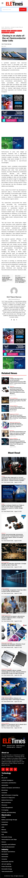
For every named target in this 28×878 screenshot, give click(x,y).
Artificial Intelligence (14, 398)
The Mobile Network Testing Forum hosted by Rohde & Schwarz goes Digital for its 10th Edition (20, 280)
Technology (19, 30)
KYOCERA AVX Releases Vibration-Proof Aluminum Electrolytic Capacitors (16, 425)
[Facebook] (11, 319)
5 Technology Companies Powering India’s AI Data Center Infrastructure (17, 408)
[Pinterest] (11, 769)
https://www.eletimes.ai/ (14, 299)
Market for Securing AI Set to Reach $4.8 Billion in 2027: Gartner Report (13, 725)
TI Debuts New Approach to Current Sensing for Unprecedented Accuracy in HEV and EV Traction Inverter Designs (13, 479)
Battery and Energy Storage (15, 422)
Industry (8, 30)
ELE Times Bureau (6, 44)
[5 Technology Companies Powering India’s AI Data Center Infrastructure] (5, 408)
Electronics (7, 27)
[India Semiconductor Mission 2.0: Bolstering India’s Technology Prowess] (14, 686)
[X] (16, 319)
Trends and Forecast (5, 32)
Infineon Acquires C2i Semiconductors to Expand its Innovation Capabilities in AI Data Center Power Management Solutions (18, 442)
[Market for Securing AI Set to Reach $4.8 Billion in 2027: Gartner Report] (14, 713)
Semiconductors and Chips (6, 669)
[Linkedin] (14, 319)
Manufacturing (13, 30)
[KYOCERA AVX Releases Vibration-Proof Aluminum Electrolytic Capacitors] (5, 425)
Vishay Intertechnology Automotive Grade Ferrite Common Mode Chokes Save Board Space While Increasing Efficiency (17, 390)
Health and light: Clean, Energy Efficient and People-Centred (7, 279)
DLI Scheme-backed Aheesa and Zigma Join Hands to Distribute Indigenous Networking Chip (18, 433)
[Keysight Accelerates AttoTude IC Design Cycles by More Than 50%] (5, 400)
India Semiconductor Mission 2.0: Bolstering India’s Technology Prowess (13, 698)
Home (2, 27)
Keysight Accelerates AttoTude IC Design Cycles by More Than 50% (13, 564)
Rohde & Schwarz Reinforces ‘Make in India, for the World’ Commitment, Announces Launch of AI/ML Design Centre (12, 507)
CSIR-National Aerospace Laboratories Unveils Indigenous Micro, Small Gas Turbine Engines (18, 417)
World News (12, 32)
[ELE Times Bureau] (14, 291)
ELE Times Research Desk (7, 482)
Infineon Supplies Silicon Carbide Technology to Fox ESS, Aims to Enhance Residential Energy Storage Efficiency (13, 672)
